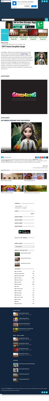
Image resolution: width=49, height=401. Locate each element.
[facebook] (42, 1)
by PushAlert (15, 7)
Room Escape (18, 295)
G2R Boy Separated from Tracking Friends (32, 192)
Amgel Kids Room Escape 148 (24, 374)
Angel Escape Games (20, 275)
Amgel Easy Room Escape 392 (6, 180)
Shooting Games (19, 297)
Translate (24, 208)
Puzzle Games (19, 290)
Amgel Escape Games (20, 273)
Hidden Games (19, 284)
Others (17, 286)
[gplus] (44, 1)
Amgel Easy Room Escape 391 (24, 348)
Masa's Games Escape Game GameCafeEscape (27, 363)
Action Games (19, 271)
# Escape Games (8, 157)
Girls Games (18, 282)
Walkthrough (19, 303)
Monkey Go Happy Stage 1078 (29, 180)
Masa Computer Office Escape (24, 368)
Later (27, 6)
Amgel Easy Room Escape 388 (26, 253)
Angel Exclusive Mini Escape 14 (24, 379)
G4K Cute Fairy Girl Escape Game (7, 192)
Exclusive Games (19, 279)
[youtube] (47, 1)
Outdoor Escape (19, 288)
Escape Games (6, 48)
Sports (17, 301)
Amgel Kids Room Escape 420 (24, 343)
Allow (34, 6)
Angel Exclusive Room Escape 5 (26, 258)
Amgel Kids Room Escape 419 (26, 263)
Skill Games (18, 299)
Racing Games (19, 292)
